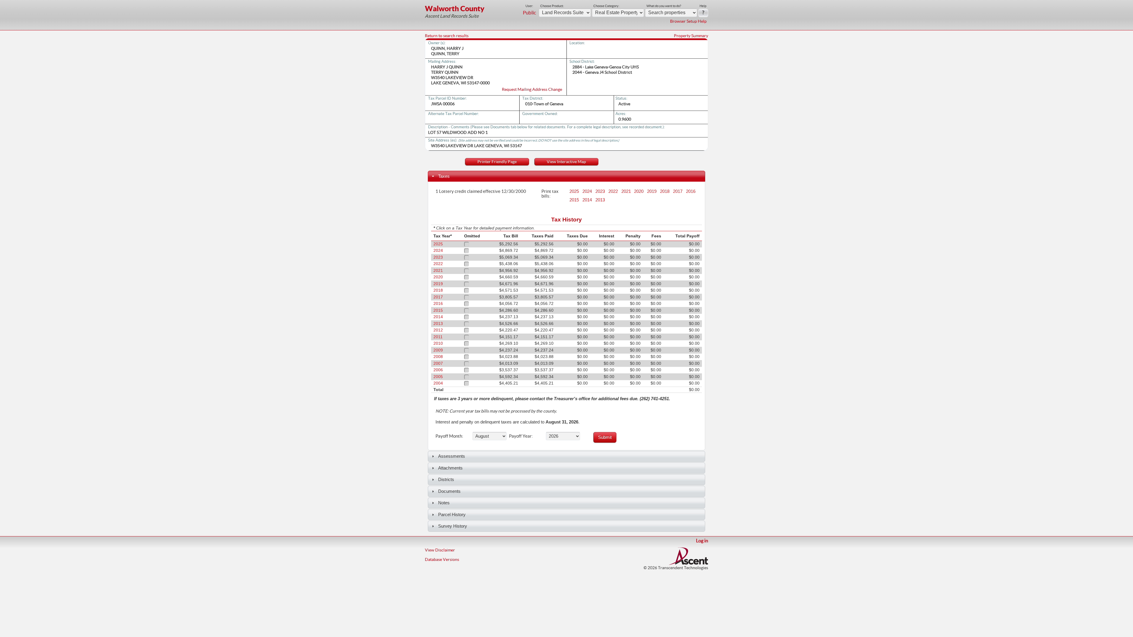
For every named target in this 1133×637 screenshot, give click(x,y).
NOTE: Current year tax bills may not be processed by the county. (496, 411)
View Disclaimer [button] (440, 550)
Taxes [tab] (444, 176)
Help (703, 6)
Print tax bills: (550, 193)
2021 (626, 191)
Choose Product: (552, 6)
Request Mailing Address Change (532, 89)
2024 (587, 191)
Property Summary (691, 35)
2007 (438, 363)
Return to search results (447, 35)
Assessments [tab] (451, 456)
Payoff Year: (521, 436)
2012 (438, 330)
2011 (438, 337)
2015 (574, 200)
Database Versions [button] (442, 559)
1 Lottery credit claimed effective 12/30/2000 (480, 191)
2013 (600, 200)
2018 (664, 191)
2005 (438, 377)
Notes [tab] (444, 502)
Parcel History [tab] (452, 514)
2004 (438, 383)
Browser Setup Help (688, 21)
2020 (639, 191)
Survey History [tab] (452, 525)
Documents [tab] (449, 491)
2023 (600, 191)
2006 (438, 370)
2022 (613, 191)
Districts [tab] (446, 479)
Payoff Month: (449, 436)
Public (529, 12)
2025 (574, 191)
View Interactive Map (566, 161)
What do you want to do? (663, 6)
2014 (587, 200)
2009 (438, 350)
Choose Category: (606, 6)
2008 (438, 356)
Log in (702, 540)
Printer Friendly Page (497, 161)
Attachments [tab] (450, 467)
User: (529, 6)
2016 (690, 191)
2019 (651, 191)
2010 (438, 343)
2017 (677, 191)
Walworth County (454, 8)
